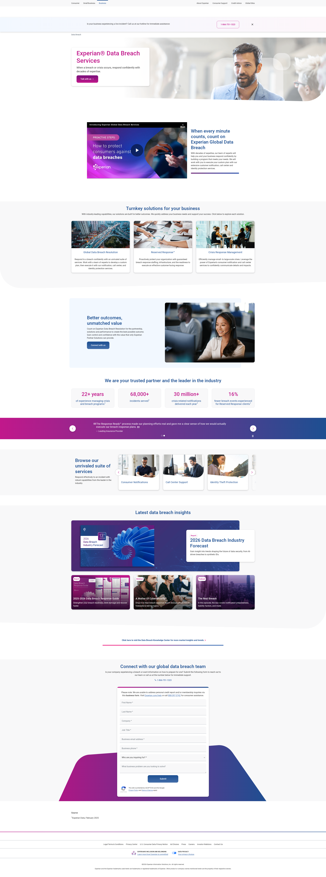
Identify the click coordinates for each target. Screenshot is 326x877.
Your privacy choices (186, 854)
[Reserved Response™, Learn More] (163, 247)
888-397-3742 (174, 695)
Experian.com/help (153, 695)
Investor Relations (204, 844)
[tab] (162, 435)
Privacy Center (131, 844)
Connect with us (98, 345)
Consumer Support (220, 3)
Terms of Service (147, 790)
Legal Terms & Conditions (113, 844)
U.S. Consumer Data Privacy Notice (154, 844)
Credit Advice (236, 3)
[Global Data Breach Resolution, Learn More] (100, 247)
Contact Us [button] (237, 12)
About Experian (203, 3)
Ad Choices (174, 844)
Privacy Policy (133, 790)
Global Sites (250, 3)
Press (183, 844)
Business (102, 3)
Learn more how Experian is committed (152, 854)
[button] (124, 11)
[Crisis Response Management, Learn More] (225, 247)
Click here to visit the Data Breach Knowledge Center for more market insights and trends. (163, 640)
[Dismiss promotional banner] (252, 24)
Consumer (75, 3)
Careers (191, 844)
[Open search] (252, 11)
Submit (163, 779)
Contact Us (218, 844)
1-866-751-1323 (228, 24)
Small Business (89, 3)
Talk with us (85, 79)
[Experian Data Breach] (83, 12)
